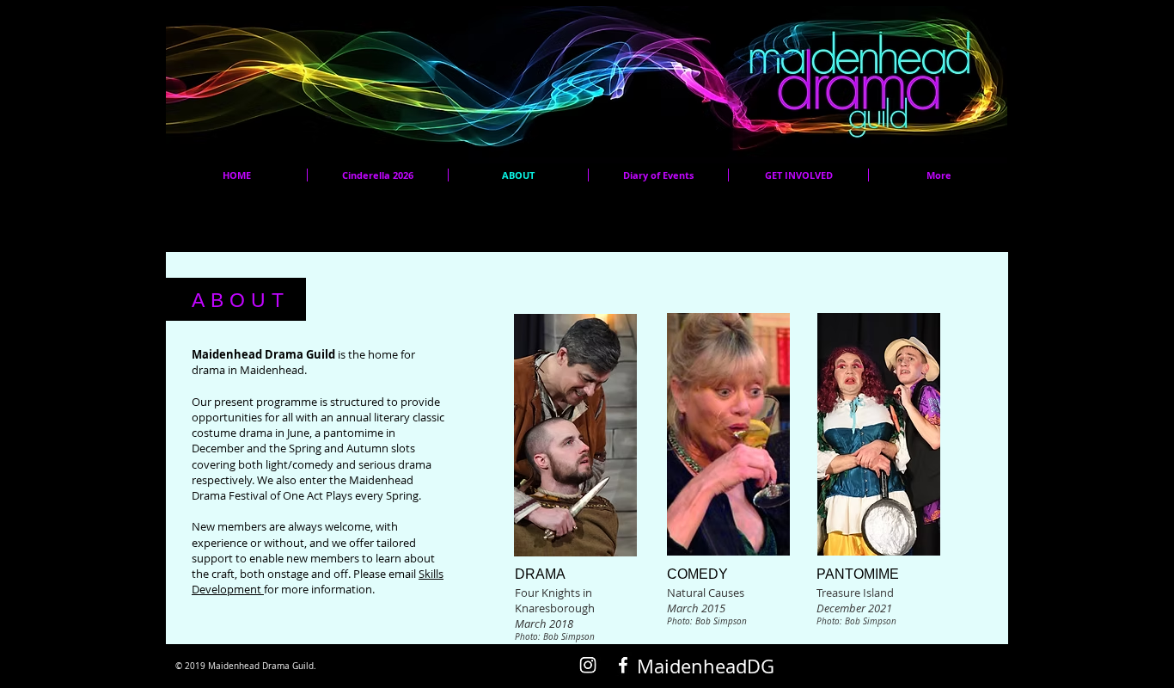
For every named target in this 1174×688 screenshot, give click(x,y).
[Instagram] (588, 665)
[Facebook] (623, 665)
